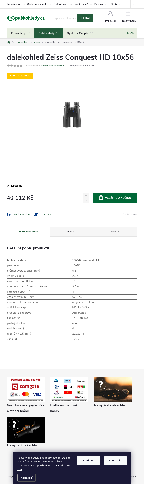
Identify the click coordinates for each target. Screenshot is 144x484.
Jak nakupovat (14, 4)
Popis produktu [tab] (28, 231)
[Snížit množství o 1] (86, 200)
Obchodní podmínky (37, 4)
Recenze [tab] (72, 231)
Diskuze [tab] (115, 231)
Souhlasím (115, 460)
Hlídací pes (114, 4)
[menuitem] (20, 33)
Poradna (98, 4)
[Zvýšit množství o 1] (86, 195)
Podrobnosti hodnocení (52, 65)
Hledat (85, 18)
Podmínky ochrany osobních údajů (71, 4)
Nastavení (27, 478)
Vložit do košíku (118, 198)
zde (19, 469)
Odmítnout (89, 460)
